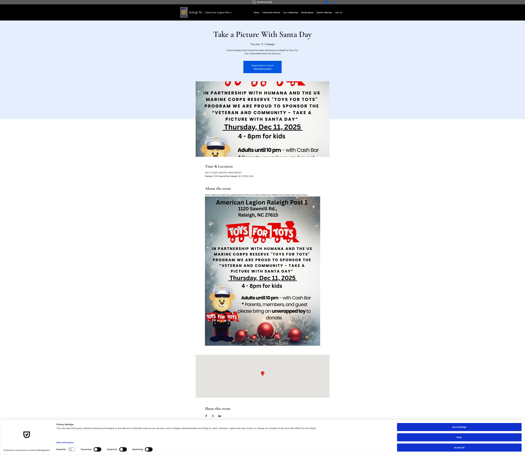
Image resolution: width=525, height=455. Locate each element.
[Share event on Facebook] (206, 416)
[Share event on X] (213, 416)
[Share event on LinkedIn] (219, 416)
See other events (263, 68)
